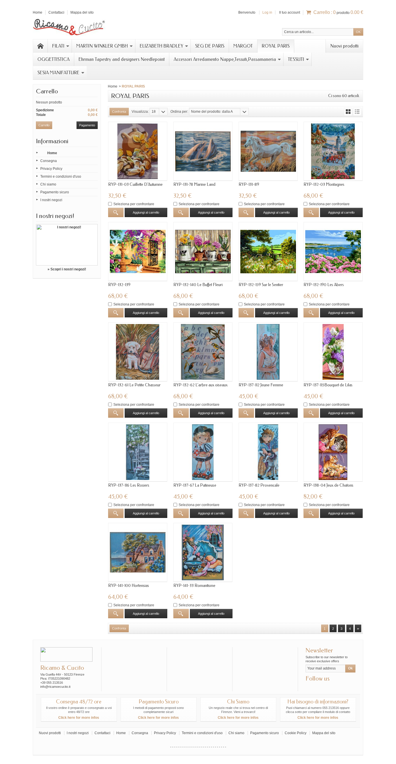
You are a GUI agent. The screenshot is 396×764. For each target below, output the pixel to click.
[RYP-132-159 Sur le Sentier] (268, 251)
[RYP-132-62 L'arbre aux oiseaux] (202, 351)
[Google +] (319, 687)
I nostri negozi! (55, 216)
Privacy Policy (51, 169)
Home (52, 153)
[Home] (40, 46)
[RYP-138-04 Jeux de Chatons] (333, 452)
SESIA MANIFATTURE (58, 72)
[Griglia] (348, 112)
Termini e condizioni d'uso (60, 176)
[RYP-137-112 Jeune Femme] (268, 351)
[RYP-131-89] (268, 151)
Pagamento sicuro (54, 192)
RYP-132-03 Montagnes (324, 184)
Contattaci (102, 733)
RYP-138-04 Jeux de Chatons (328, 485)
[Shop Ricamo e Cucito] (69, 26)
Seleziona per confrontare (133, 204)
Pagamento (87, 125)
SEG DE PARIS (209, 46)
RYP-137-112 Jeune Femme (261, 385)
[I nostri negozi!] (67, 244)
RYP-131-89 (249, 184)
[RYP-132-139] (137, 251)
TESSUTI (296, 59)
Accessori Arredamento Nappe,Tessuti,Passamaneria (225, 59)
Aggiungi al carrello (146, 212)
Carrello (47, 91)
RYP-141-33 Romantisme (194, 585)
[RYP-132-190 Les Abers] (333, 251)
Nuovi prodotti (344, 46)
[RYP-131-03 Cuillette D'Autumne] (137, 151)
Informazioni (52, 141)
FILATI (58, 46)
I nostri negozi (51, 200)
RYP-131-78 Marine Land (194, 184)
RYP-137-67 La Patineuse (194, 485)
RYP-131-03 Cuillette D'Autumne (135, 184)
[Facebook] (310, 687)
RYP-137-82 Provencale (259, 485)
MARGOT (243, 46)
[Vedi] (115, 212)
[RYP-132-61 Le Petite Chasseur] (137, 351)
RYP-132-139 (119, 284)
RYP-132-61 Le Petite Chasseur (134, 385)
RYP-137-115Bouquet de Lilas (328, 385)
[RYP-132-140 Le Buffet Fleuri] (202, 251)
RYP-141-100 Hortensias (128, 585)
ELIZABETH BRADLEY (161, 46)
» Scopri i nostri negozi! (67, 269)
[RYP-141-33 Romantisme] (202, 552)
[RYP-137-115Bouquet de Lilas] (333, 351)
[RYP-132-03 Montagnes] (333, 151)
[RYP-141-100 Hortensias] (137, 552)
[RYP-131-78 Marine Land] (202, 151)
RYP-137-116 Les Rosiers (128, 485)
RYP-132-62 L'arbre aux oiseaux (200, 385)
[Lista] (357, 112)
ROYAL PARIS (276, 46)
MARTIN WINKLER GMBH (102, 46)
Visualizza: (140, 112)
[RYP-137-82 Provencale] (268, 452)
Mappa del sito (323, 733)
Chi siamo (48, 184)
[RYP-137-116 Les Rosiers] (137, 452)
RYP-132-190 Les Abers (324, 284)
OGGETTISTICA (53, 59)
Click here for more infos (78, 718)
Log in (267, 12)
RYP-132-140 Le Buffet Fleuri (198, 284)
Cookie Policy (295, 733)
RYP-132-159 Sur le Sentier (261, 284)
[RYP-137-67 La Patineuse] (202, 452)
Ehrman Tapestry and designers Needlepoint (122, 59)
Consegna (48, 161)
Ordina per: (179, 112)
